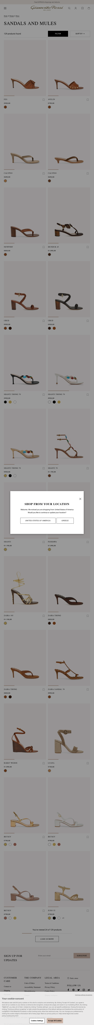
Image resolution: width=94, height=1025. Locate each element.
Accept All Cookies (55, 1021)
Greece (65, 521)
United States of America (38, 521)
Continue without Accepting (83, 995)
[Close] (80, 499)
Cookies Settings (37, 1021)
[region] (47, 1008)
